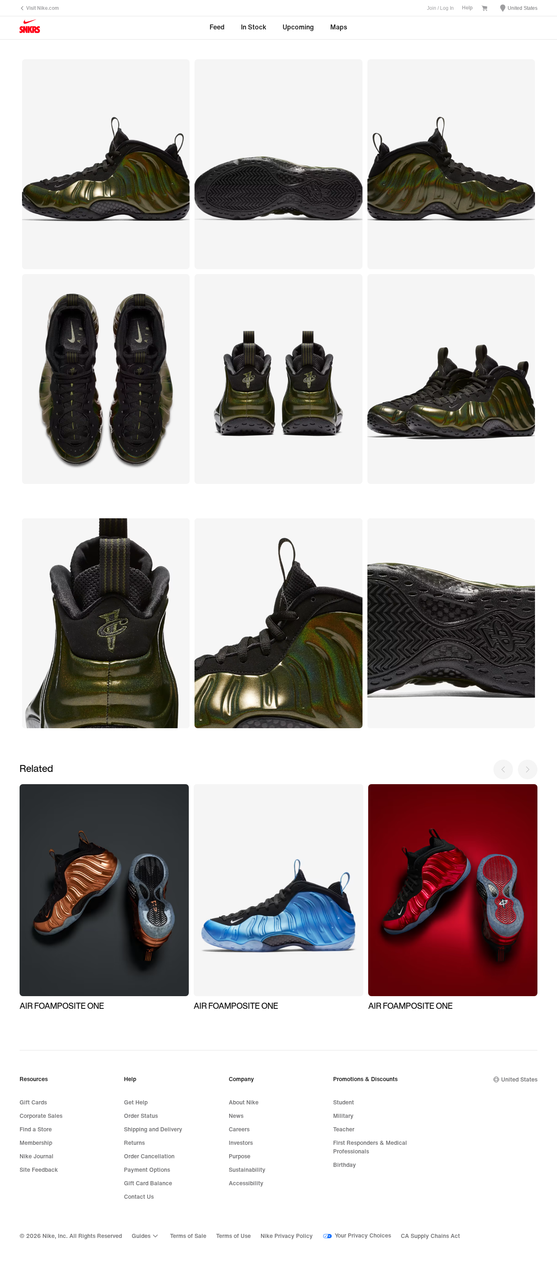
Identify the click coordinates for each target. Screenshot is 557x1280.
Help (467, 8)
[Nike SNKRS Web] (30, 28)
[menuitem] (146, 1236)
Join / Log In (440, 8)
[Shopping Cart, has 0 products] (484, 9)
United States (519, 1080)
